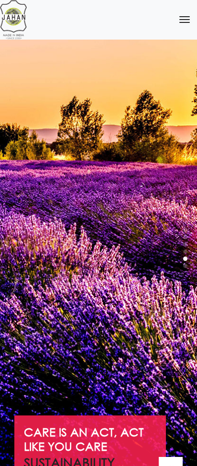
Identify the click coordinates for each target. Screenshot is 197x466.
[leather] (13, 20)
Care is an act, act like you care (83, 439)
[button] (185, 230)
